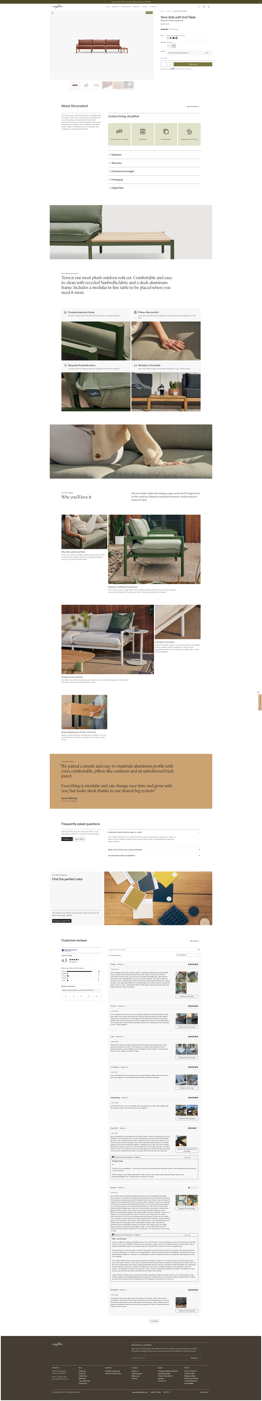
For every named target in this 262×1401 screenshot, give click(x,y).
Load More (154, 1321)
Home (162, 11)
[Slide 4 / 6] (107, 85)
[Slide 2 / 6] (86, 85)
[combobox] (187, 955)
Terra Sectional (190, 1118)
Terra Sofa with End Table (180, 11)
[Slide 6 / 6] (128, 85)
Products (168, 11)
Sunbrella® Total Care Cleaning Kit (177, 53)
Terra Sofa (190, 996)
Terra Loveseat (190, 1027)
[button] (65, 996)
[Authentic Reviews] (69, 950)
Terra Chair (190, 1088)
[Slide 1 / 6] (75, 85)
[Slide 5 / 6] (118, 85)
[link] (74, 961)
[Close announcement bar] (260, 2)
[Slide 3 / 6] (96, 85)
